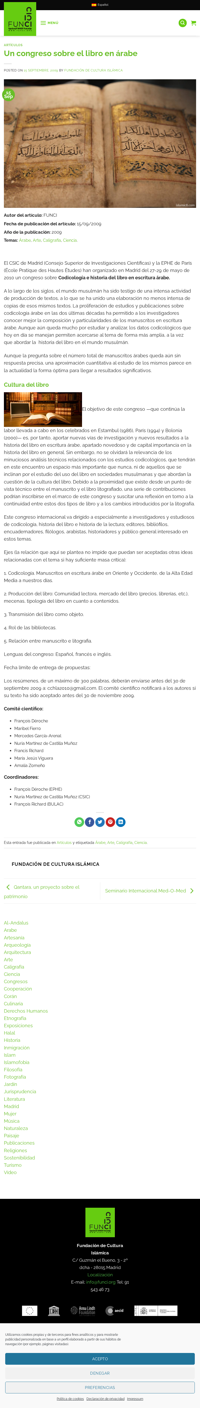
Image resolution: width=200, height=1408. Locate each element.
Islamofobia (16, 1062)
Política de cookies (70, 1399)
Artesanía (14, 937)
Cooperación (18, 989)
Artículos (13, 45)
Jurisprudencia (20, 1091)
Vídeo (10, 1172)
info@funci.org (101, 1282)
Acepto (100, 1359)
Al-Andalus (16, 923)
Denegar (100, 1373)
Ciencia (70, 240)
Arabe (10, 930)
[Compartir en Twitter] (100, 822)
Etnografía (15, 1018)
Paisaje (11, 1135)
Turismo (13, 1165)
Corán (10, 996)
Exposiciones (18, 1025)
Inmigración (17, 1047)
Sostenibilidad (19, 1158)
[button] (49, 23)
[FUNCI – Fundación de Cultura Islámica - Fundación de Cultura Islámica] (20, 19)
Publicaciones (19, 1143)
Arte (37, 240)
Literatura (14, 1099)
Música (12, 1121)
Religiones (15, 1150)
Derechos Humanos (26, 1011)
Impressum (135, 1399)
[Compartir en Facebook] (89, 822)
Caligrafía (52, 240)
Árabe (25, 240)
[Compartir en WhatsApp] (79, 822)
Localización (100, 1274)
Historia (12, 1040)
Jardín (10, 1084)
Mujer (10, 1113)
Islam (10, 1055)
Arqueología (17, 945)
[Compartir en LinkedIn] (120, 822)
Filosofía (13, 1069)
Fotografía (15, 1077)
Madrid (11, 1106)
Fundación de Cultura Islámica (93, 70)
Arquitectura (17, 952)
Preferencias (100, 1387)
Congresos (16, 981)
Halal (9, 1033)
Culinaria (13, 1003)
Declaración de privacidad (105, 1399)
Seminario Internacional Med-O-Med (146, 890)
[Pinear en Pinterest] (110, 822)
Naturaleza (16, 1128)
